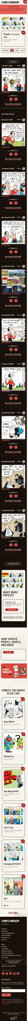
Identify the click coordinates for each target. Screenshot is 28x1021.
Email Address (6, 988)
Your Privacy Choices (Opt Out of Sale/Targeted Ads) (13, 961)
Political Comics (5, 937)
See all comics (13, 912)
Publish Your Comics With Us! (9, 966)
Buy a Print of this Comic (13, 104)
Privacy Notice (6, 1004)
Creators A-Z (5, 931)
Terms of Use (5, 957)
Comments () (14, 95)
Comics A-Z (4, 929)
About (3, 944)
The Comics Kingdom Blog (8, 933)
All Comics (4, 939)
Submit (6, 995)
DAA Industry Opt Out (7, 951)
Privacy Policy (5, 948)
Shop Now (9, 652)
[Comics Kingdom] (10, 921)
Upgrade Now (12, 609)
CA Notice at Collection (7, 953)
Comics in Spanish (6, 935)
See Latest (14, 62)
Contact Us (4, 946)
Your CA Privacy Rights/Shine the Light (11, 955)
